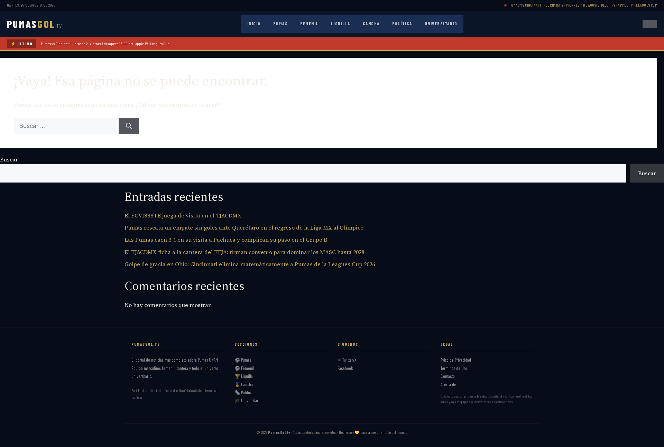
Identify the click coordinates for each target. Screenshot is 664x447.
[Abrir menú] (650, 24)
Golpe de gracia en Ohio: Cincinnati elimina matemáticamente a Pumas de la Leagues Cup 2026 (249, 264)
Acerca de (448, 384)
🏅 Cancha (243, 384)
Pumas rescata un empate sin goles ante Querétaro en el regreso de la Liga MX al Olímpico (243, 227)
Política (402, 23)
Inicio (254, 23)
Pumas (280, 23)
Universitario (441, 23)
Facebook (345, 368)
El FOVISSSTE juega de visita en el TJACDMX (182, 215)
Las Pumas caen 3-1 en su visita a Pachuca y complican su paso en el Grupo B (225, 239)
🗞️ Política (243, 392)
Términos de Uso (454, 368)
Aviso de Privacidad (456, 360)
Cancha (371, 23)
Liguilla (340, 23)
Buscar (9, 159)
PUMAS (34, 24)
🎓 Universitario (247, 400)
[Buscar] (129, 126)
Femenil (309, 23)
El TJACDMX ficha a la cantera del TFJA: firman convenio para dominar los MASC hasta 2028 (244, 252)
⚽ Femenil (244, 368)
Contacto (448, 376)
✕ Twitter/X (347, 360)
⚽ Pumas (242, 360)
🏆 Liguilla (243, 376)
